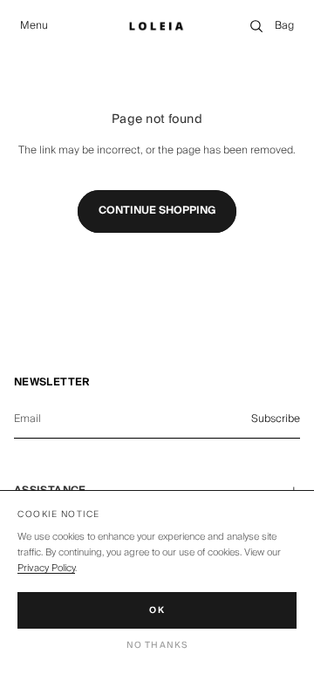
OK (157, 610)
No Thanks (157, 645)
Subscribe (275, 419)
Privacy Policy (46, 568)
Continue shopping (157, 210)
